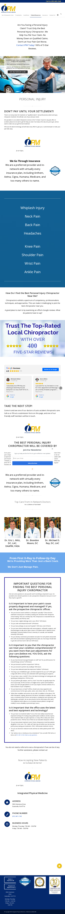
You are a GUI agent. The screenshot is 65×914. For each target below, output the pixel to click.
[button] (32, 449)
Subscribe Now (32, 463)
